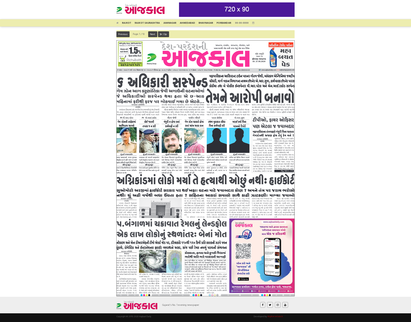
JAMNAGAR (169, 23)
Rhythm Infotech (275, 316)
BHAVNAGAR (206, 23)
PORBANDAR (224, 23)
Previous (123, 34)
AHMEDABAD (187, 23)
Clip (164, 34)
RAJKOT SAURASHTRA (147, 23)
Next (152, 34)
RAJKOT (126, 23)
